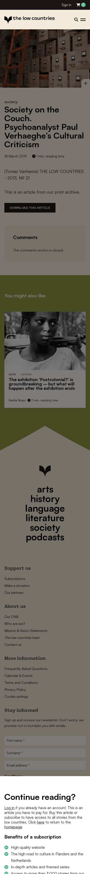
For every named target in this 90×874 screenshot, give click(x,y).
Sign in (66, 5)
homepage (13, 827)
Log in (9, 807)
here (40, 822)
